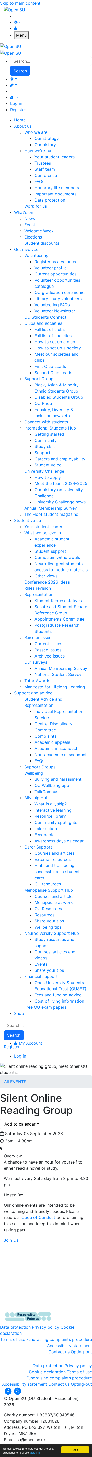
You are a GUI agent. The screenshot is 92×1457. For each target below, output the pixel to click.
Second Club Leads (53, 372)
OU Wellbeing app (51, 785)
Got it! (75, 1450)
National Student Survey (58, 674)
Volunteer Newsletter (54, 310)
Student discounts (41, 243)
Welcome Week (39, 230)
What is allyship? (50, 803)
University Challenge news (60, 501)
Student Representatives (58, 600)
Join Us (11, 1240)
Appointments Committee (59, 619)
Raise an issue (37, 637)
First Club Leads (50, 366)
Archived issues (49, 656)
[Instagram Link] (17, 1390)
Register (18, 109)
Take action (45, 828)
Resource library (50, 816)
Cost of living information (59, 1001)
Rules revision (37, 588)
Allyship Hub (36, 797)
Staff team (44, 169)
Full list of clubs (49, 329)
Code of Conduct (38, 1217)
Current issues (48, 643)
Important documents (55, 193)
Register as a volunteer (56, 261)
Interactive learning (53, 810)
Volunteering (36, 255)
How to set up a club (54, 341)
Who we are (35, 132)
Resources (44, 914)
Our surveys (35, 662)
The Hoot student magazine (51, 514)
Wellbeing (33, 773)
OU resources (47, 884)
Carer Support (38, 847)
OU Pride (43, 403)
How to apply (47, 477)
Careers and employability (59, 458)
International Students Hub (50, 428)
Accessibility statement (69, 1345)
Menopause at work (53, 902)
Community (45, 440)
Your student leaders (54, 156)
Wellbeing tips (48, 927)
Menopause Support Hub (48, 890)
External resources (52, 859)
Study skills (45, 446)
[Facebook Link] (8, 1390)
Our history (45, 144)
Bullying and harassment (58, 779)
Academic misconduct (55, 748)
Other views (45, 575)
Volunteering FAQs (52, 304)
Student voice (47, 465)
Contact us (59, 1351)
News (29, 218)
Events (30, 224)
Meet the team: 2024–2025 (60, 483)
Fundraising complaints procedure (59, 1339)
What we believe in (42, 532)
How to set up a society (57, 347)
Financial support (41, 976)
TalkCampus (46, 791)
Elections (33, 237)
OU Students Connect (45, 317)
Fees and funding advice (58, 994)
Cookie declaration (47, 1371)
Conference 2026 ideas (47, 582)
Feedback (43, 834)
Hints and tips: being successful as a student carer (57, 871)
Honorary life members (56, 187)
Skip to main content (20, 3)
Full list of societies (53, 335)
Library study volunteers (58, 298)
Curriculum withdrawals (57, 557)
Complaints (45, 736)
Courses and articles (54, 853)
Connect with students (46, 421)
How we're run (38, 150)
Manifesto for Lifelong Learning (54, 686)
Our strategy (46, 138)
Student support (50, 551)
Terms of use (12, 1339)
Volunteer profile (50, 267)
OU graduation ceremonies (60, 292)
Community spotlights (55, 822)
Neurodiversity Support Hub (51, 933)
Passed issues (47, 649)
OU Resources (48, 908)
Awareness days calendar (59, 840)
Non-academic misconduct (60, 754)
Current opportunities (55, 274)
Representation (38, 594)
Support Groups (39, 378)
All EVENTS (15, 1081)
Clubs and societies (43, 323)
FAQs (39, 181)
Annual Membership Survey (50, 508)
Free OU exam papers (45, 1007)
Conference (45, 175)
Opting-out (81, 1351)
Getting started (49, 434)
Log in (16, 103)
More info (35, 1452)
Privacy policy (45, 1327)
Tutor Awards (37, 680)
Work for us (35, 206)
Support (42, 452)
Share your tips (49, 920)
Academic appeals (52, 742)
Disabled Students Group (58, 397)
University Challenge (44, 471)
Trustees (42, 163)
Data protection (49, 200)
